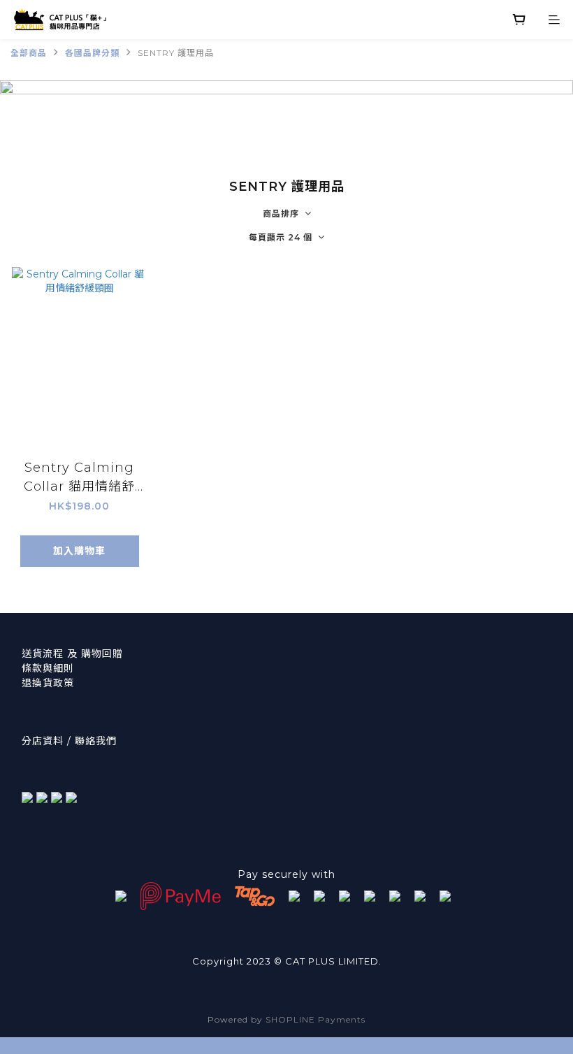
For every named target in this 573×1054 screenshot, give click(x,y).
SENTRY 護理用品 (176, 53)
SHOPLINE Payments (315, 1019)
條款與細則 (48, 668)
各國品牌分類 (92, 53)
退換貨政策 (48, 683)
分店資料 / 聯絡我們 (69, 741)
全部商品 (28, 53)
